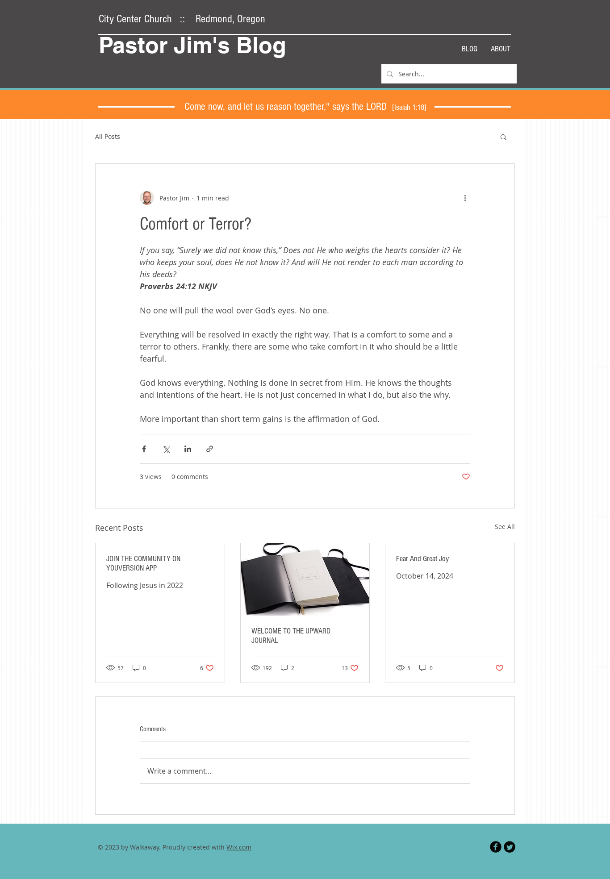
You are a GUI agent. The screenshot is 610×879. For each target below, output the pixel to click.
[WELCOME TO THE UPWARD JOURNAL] (305, 579)
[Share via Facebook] (144, 449)
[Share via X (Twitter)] (166, 449)
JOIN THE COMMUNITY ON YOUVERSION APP (143, 563)
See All (505, 526)
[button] (503, 136)
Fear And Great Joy (422, 558)
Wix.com (238, 847)
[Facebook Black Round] (495, 847)
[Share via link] (209, 449)
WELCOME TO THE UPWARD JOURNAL (290, 635)
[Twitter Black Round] (509, 847)
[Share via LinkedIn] (188, 449)
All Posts (107, 136)
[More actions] (465, 197)
